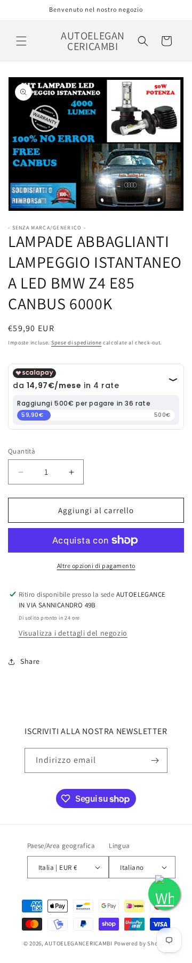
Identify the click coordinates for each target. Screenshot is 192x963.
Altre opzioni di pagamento (96, 566)
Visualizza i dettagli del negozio (73, 633)
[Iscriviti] (155, 760)
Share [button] (30, 661)
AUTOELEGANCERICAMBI (78, 943)
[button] (21, 41)
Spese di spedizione (76, 342)
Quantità (21, 451)
